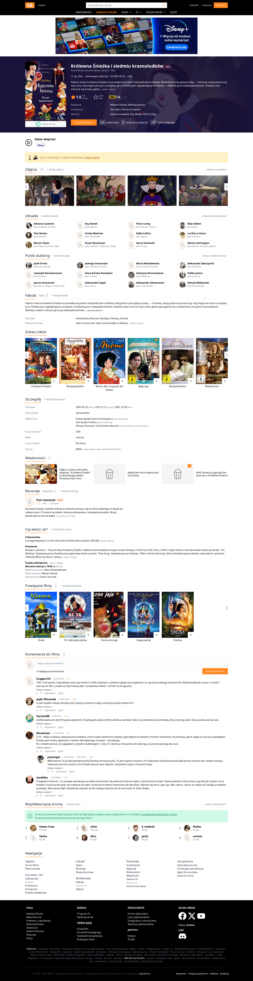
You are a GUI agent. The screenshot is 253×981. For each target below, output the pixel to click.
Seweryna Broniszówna (150, 273)
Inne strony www (136, 886)
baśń (98, 323)
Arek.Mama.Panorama (185, 948)
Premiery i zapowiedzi (38, 920)
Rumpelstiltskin (75, 386)
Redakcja (224, 973)
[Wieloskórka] (212, 361)
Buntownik (55, 948)
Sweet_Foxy (46, 826)
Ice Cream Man (215, 951)
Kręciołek (67, 951)
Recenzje (32, 491)
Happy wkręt (143, 640)
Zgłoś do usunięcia (187, 872)
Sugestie (42, 5)
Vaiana (119, 954)
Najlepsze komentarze (51, 671)
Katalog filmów (34, 913)
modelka (42, 777)
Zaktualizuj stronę (187, 865)
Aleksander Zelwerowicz (150, 282)
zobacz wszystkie (215, 169)
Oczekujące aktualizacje (190, 868)
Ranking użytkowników (140, 924)
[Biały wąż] (143, 361)
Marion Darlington (198, 243)
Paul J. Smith (160, 550)
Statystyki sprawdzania (89, 935)
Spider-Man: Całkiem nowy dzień (70, 954)
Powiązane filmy (38, 585)
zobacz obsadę (213, 216)
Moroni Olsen (41, 243)
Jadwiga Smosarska (96, 263)
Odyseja (110, 954)
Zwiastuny (32, 927)
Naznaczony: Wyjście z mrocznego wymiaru (83, 948)
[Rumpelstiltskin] (75, 361)
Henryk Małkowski (198, 282)
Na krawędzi (101, 961)
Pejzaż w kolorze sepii (41, 954)
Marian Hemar (50, 573)
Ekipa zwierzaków (96, 954)
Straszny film (47, 958)
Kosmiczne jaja (109, 640)
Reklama (214, 973)
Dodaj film (194, 5)
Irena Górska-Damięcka (99, 273)
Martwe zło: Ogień (133, 954)
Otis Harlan (40, 233)
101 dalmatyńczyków (75, 640)
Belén (177, 958)
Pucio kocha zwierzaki (117, 948)
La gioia (150, 958)
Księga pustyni (153, 948)
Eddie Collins (143, 233)
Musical (104, 76)
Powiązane (31, 889)
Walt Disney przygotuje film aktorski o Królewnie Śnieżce (212, 474)
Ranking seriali (85, 917)
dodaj (56, 169)
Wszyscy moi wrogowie (119, 951)
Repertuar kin (34, 917)
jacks (145, 836)
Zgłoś (60, 693)
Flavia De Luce (177, 951)
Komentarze (133, 865)
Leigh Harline (176, 550)
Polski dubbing (37, 255)
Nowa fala (220, 948)
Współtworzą (44, 804)
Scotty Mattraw (94, 233)
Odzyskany (101, 951)
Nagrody (131, 868)
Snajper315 (43, 678)
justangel (53, 757)
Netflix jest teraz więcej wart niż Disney (143, 474)
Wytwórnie (132, 875)
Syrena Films (83, 413)
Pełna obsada (32, 868)
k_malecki (148, 826)
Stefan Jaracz (195, 273)
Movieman (43, 733)
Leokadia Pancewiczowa (48, 273)
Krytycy (132, 935)
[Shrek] (41, 615)
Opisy (43, 295)
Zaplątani (118, 958)
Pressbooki (31, 885)
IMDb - (98, 449)
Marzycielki (55, 951)
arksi (93, 826)
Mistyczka (43, 948)
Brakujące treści (86, 939)
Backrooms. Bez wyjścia (191, 954)
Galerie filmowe (35, 931)
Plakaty (80, 882)
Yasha (43, 836)
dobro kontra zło (85, 323)
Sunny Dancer (116, 961)
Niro (93, 836)
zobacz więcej (108, 89)
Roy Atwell (91, 223)
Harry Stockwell (145, 243)
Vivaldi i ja (167, 948)
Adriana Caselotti (44, 223)
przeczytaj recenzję (65, 515)
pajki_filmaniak (46, 699)
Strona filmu (32, 865)
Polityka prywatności (198, 973)
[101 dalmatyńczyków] (75, 615)
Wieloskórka (212, 386)
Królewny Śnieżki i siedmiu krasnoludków (85, 550)
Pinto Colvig (143, 223)
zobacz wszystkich (215, 804)
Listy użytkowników (138, 917)
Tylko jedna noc (140, 951)
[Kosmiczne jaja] (109, 615)
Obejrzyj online (106, 12)
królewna (122, 323)
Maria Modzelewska (147, 263)
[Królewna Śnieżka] (41, 361)
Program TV (83, 913)
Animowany (92, 76)
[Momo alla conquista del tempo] (109, 361)
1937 (168, 66)
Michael (108, 958)
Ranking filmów (35, 924)
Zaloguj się (206, 5)
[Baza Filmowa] (30, 5)
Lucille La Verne (196, 233)
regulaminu (145, 973)
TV (137, 12)
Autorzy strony (185, 875)
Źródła (131, 939)
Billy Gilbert (194, 223)
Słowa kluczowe (84, 872)
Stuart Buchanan (95, 243)
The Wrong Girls (206, 948)
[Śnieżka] (178, 615)
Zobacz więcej (43, 689)
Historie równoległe (159, 951)
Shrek (41, 640)
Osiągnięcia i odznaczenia (142, 920)
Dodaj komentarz (215, 671)
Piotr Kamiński (45, 500)
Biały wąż (144, 386)
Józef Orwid (40, 263)
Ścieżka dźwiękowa (35, 892)
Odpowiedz (50, 693)
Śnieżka (177, 640)
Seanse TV (132, 879)
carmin (197, 836)
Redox (197, 826)
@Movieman (54, 760)
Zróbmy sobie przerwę (151, 961)
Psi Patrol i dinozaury (196, 951)
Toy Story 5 (210, 954)
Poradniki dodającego (89, 932)
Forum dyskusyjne (138, 913)
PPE (44, 503)
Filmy (125, 12)
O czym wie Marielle (38, 951)
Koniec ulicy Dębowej (83, 951)
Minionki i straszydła (168, 954)
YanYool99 (42, 716)
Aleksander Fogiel (95, 282)
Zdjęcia (31, 169)
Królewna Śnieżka (41, 386)
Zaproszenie (150, 954)
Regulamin (181, 973)
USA (130, 76)
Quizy (173, 12)
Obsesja (98, 958)
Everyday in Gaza (164, 958)
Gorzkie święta (131, 961)
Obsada (31, 215)
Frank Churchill (143, 550)
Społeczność (154, 12)
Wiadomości (84, 12)
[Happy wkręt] (143, 615)
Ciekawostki (32, 878)
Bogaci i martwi (137, 948)
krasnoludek (109, 323)
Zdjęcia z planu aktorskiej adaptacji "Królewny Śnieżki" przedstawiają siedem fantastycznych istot (75, 474)
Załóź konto (221, 5)
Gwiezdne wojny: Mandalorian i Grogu (74, 958)
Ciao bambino (203, 958)
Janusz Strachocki (44, 282)
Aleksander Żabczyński (200, 263)
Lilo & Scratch (188, 958)
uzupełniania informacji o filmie (159, 814)
